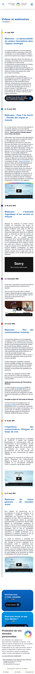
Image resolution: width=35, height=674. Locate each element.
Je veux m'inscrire (11, 604)
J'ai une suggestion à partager (14, 626)
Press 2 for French (24, 161)
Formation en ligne (10, 404)
